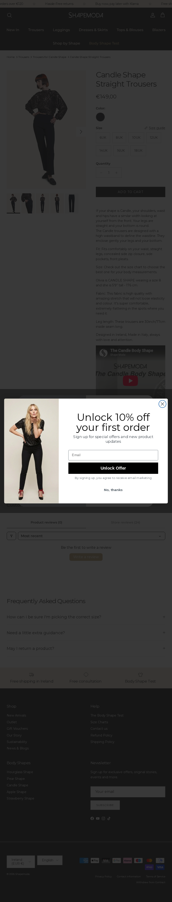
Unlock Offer (113, 468)
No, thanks (113, 490)
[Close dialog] (162, 404)
